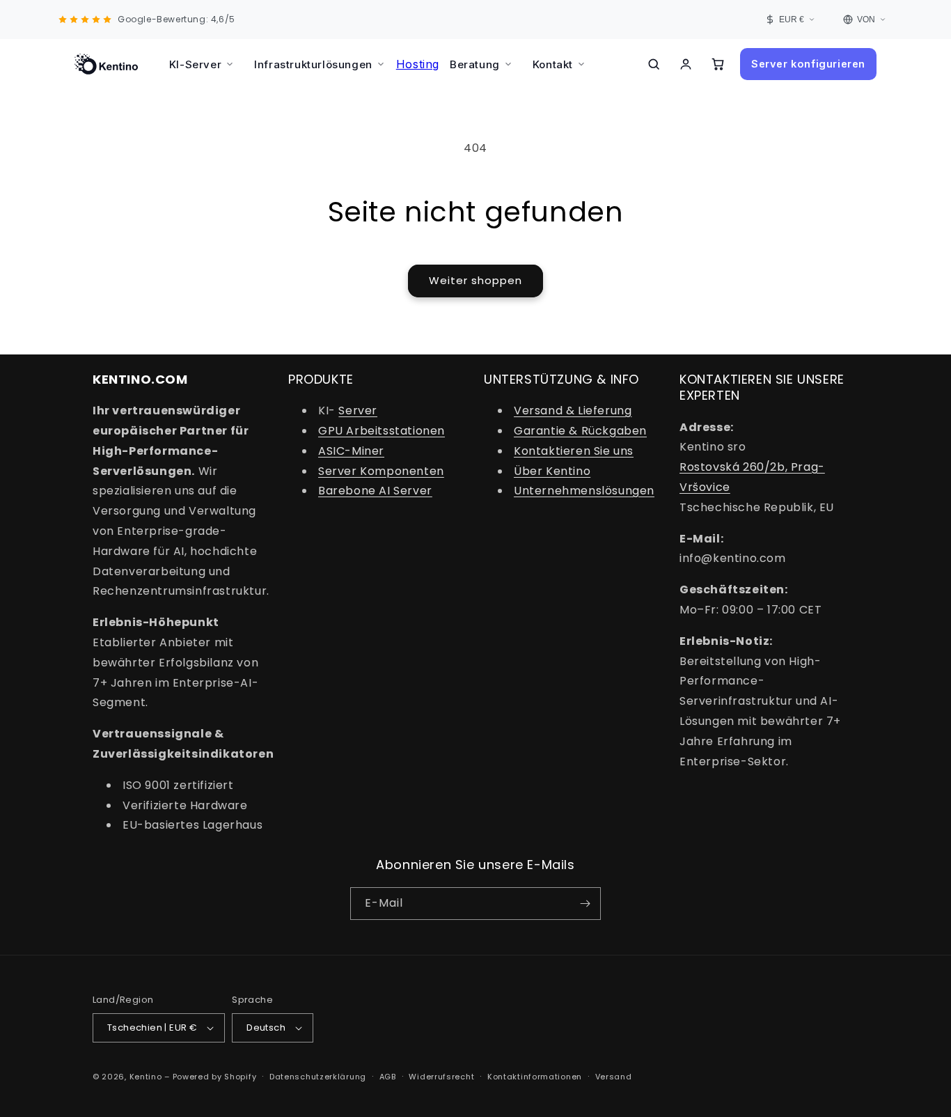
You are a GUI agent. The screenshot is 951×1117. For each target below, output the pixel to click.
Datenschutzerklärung (317, 1076)
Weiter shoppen (475, 280)
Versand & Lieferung (572, 411)
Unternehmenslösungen (584, 491)
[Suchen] (654, 64)
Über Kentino (552, 471)
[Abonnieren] (584, 903)
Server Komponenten (381, 471)
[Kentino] (106, 64)
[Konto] (686, 64)
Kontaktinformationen (534, 1076)
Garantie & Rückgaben (580, 431)
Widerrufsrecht (441, 1076)
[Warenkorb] (718, 64)
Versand (613, 1076)
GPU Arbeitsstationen (381, 431)
